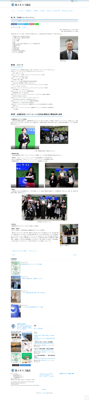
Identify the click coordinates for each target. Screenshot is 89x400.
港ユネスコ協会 (42, 392)
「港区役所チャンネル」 (46, 345)
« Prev (13, 254)
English (76, 1)
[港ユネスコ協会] (21, 5)
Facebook (14, 24)
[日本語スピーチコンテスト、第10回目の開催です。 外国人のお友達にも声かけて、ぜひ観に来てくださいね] (16, 358)
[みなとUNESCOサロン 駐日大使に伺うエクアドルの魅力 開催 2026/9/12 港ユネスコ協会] (27, 336)
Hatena (26, 24)
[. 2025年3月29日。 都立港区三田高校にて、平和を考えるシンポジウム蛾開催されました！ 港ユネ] (27, 358)
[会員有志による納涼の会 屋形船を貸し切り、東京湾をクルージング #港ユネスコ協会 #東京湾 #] (16, 347)
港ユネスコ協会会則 (38, 328)
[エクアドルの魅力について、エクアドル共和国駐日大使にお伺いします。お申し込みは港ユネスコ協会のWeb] (16, 336)
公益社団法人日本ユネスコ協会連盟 (46, 373)
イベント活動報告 (23, 27)
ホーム (13, 10)
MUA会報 (42, 10)
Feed (45, 389)
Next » (75, 254)
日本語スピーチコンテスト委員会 (19, 250)
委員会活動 (28, 10)
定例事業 (35, 10)
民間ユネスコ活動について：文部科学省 (47, 376)
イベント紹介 (20, 10)
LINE (37, 24)
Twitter (20, 24)
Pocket (32, 24)
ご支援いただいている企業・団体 (53, 10)
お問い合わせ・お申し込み (67, 10)
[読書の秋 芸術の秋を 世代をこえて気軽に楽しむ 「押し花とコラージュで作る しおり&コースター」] (27, 347)
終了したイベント (33, 250)
